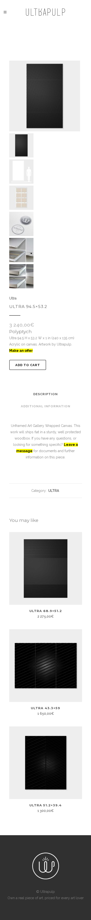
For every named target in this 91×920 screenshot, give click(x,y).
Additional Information (45, 406)
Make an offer (21, 351)
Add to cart (27, 365)
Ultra (13, 298)
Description (45, 394)
